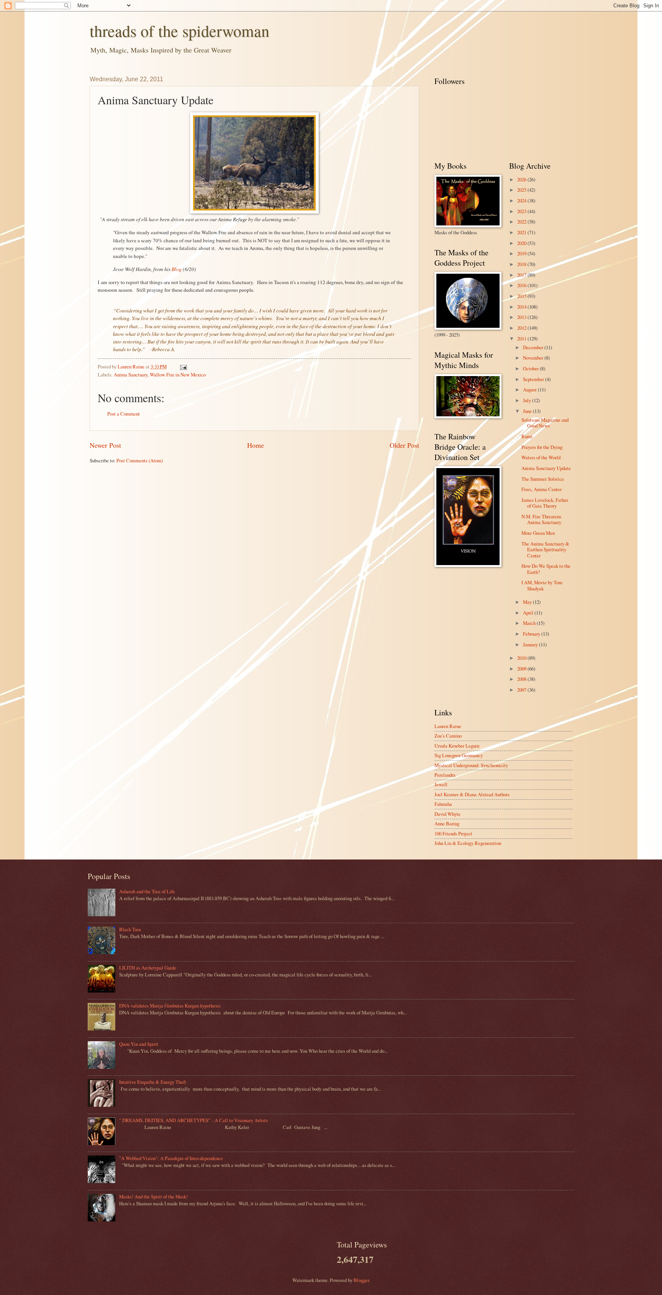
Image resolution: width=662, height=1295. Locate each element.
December (533, 347)
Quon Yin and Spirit (138, 1043)
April (528, 612)
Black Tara (130, 929)
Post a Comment (123, 413)
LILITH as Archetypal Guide (147, 967)
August (530, 389)
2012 (522, 327)
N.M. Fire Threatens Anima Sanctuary (541, 519)
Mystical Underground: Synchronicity (471, 765)
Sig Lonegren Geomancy (458, 755)
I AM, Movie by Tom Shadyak (541, 585)
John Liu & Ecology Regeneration (467, 843)
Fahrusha (443, 803)
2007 (522, 689)
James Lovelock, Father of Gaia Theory (544, 502)
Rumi (527, 436)
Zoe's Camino (448, 735)
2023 (522, 211)
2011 (522, 338)
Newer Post (105, 445)
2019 (522, 253)
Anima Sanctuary (130, 374)
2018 (522, 264)
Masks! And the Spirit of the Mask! (153, 1196)
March (530, 623)
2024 (522, 200)
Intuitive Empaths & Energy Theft (152, 1081)
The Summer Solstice (542, 478)
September (534, 379)
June (528, 411)
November (533, 357)
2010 (522, 657)
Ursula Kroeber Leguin (456, 745)
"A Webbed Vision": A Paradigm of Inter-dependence (171, 1158)
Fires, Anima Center (541, 489)
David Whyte (447, 813)
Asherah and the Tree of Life (147, 891)
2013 (522, 317)
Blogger (361, 1280)
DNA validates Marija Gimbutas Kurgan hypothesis (170, 1005)
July (527, 400)
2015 (522, 296)
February (532, 633)
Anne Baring (446, 823)
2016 (522, 285)
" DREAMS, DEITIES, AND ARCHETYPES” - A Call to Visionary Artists (193, 1120)
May (528, 601)
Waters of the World (540, 457)
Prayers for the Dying (541, 447)
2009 (522, 668)
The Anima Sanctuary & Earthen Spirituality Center (545, 549)
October (531, 368)
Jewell (440, 784)
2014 (522, 306)
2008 (522, 678)
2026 (522, 179)
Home (255, 445)
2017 (522, 274)
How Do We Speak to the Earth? (545, 568)
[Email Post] (183, 366)
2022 (522, 221)
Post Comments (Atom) (139, 460)
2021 (522, 232)
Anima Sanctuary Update (546, 468)
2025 (522, 189)
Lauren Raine (447, 726)
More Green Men (538, 532)
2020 (522, 243)
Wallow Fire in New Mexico (178, 374)
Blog (177, 269)
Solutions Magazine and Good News (545, 422)
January (531, 644)
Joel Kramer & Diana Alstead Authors (472, 794)
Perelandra (445, 774)
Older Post (404, 445)
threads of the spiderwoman (179, 30)
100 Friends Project (453, 833)
